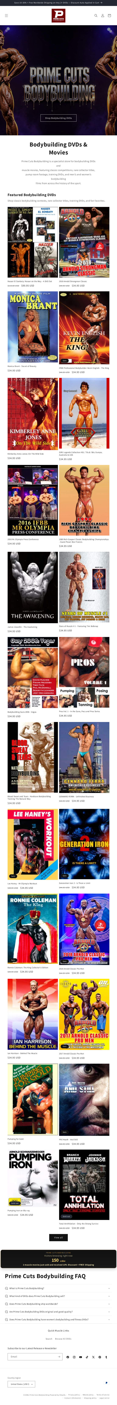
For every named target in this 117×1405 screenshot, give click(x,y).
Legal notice (104, 1398)
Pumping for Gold (16, 1139)
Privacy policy (74, 1395)
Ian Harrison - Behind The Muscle (22, 1053)
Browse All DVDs (63, 1338)
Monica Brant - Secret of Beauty (22, 366)
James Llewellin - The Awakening (22, 627)
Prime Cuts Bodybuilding (39, 1395)
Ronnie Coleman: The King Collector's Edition (28, 967)
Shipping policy (90, 1398)
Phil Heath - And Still (68, 1139)
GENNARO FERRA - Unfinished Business (76, 796)
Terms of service (103, 1395)
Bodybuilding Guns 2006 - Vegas (22, 712)
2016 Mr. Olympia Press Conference (23, 539)
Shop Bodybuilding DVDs (58, 118)
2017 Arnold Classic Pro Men (71, 1053)
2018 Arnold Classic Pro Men (71, 969)
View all (58, 1237)
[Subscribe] (59, 1356)
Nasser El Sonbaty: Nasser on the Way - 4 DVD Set (30, 281)
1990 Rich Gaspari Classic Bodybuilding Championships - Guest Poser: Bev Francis (84, 540)
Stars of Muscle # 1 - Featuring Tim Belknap (78, 626)
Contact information (72, 1398)
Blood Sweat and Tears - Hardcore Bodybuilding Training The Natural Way (29, 797)
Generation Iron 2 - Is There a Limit (74, 883)
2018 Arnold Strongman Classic (73, 281)
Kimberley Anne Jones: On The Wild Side (26, 454)
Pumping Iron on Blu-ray (19, 1210)
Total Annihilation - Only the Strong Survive (78, 1224)
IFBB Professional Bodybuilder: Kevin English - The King (84, 368)
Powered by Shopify (58, 1395)
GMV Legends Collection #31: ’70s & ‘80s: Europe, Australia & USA (80, 453)
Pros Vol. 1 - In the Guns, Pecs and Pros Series (79, 711)
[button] (6, 15)
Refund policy (88, 1395)
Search (49, 1338)
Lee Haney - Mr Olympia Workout (22, 883)
